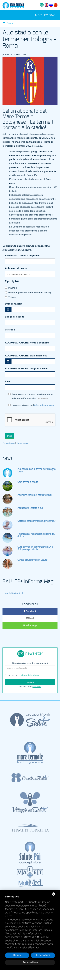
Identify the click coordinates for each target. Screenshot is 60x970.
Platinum (13, 287)
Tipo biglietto (12, 281)
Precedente (8, 443)
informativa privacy (44, 405)
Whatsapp (31, 625)
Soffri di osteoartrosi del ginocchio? (37, 521)
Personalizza (30, 962)
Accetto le (23, 675)
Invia (9, 435)
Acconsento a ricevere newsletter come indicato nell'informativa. (32, 396)
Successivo (22, 443)
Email (8, 381)
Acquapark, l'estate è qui (30, 508)
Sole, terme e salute (28, 482)
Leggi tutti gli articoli (12, 593)
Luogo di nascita (14, 316)
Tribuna (12, 297)
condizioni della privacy (28, 675)
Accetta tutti (43, 955)
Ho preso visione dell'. (33, 405)
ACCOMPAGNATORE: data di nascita (26, 355)
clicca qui (36, 686)
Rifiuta (17, 955)
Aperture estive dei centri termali (35, 495)
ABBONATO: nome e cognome (22, 255)
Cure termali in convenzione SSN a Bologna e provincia (35, 548)
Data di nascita (13, 303)
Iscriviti (30, 682)
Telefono (10, 329)
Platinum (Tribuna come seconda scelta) (29, 292)
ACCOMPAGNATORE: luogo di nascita (26, 368)
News (9, 23)
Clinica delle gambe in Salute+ (33, 560)
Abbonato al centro (16, 268)
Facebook (30, 611)
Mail (31, 618)
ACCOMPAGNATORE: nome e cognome (27, 342)
